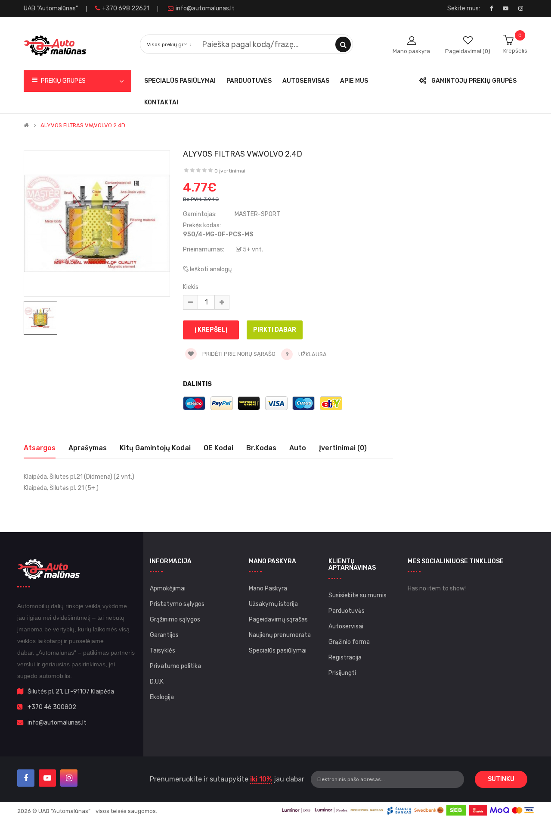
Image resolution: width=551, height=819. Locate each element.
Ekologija (162, 697)
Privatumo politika (175, 666)
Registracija (345, 657)
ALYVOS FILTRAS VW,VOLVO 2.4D (82, 125)
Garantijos (164, 635)
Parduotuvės (346, 611)
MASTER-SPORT (257, 214)
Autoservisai (345, 626)
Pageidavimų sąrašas (278, 619)
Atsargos (40, 448)
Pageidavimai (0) (467, 51)
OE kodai (218, 448)
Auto (297, 448)
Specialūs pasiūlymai (277, 650)
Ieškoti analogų (210, 269)
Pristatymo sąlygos (177, 604)
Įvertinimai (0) (343, 448)
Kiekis (190, 287)
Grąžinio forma (349, 642)
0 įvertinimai (229, 171)
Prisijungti (342, 673)
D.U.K (157, 681)
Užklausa (312, 354)
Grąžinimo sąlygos (175, 619)
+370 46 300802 (52, 707)
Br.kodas (261, 448)
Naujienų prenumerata (280, 635)
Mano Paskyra (268, 588)
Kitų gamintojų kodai (155, 448)
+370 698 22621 (125, 8)
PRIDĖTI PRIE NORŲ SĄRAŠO (238, 354)
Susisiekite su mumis (357, 595)
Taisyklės (162, 650)
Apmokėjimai (168, 588)
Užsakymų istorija (273, 604)
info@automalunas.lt (205, 8)
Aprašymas (87, 448)
